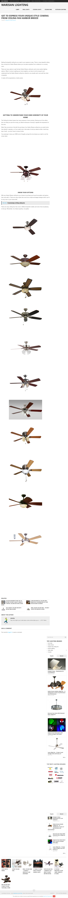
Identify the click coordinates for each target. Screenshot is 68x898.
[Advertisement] (19, 32)
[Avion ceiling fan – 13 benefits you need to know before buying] (48, 863)
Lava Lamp (50, 643)
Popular (52, 655)
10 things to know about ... (49, 1)
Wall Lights (26, 9)
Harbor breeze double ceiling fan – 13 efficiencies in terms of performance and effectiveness (56, 693)
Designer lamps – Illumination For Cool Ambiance (58, 818)
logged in (10, 632)
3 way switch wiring (14, 1)
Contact (52, 893)
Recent (61, 655)
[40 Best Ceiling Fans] (16, 863)
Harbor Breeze (13, 20)
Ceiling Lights (37, 9)
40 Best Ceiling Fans (25, 1)
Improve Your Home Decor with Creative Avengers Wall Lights (59, 841)
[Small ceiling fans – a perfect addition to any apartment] (27, 863)
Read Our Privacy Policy (47, 896)
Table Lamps (50, 650)
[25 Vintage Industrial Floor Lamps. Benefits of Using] (59, 863)
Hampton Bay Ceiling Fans (53, 646)
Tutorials (49, 652)
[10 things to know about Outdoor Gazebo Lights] (38, 863)
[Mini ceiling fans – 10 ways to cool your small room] (6, 879)
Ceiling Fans (48, 9)
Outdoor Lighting (60, 9)
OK (54, 896)
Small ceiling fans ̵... (36, 1)
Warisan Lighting (14, 5)
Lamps (17, 9)
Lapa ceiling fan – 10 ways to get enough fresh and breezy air (59, 848)
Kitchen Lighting (51, 648)
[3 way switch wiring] (6, 863)
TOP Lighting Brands (61, 893)
